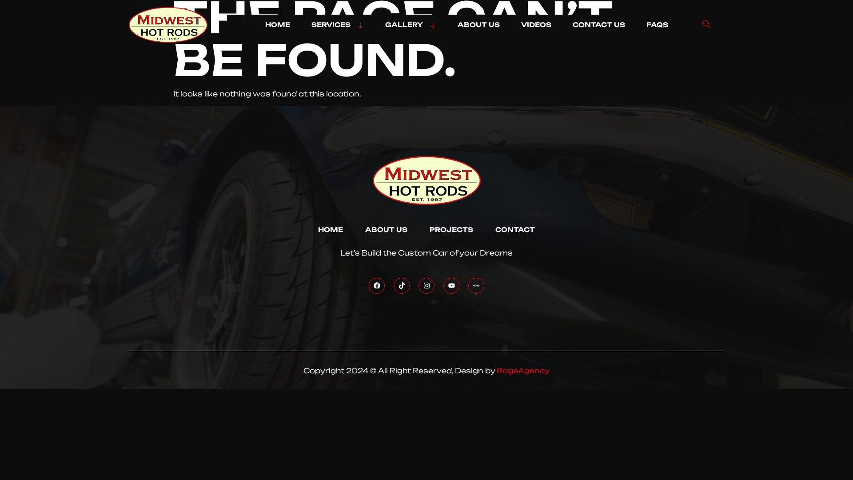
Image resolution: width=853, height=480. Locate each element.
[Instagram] (426, 286)
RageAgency (523, 370)
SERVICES (331, 25)
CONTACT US (599, 25)
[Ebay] (476, 286)
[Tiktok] (402, 286)
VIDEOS (536, 25)
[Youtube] (451, 286)
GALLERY (404, 25)
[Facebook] (377, 286)
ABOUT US (479, 25)
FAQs (657, 25)
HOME (277, 25)
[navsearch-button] (706, 25)
